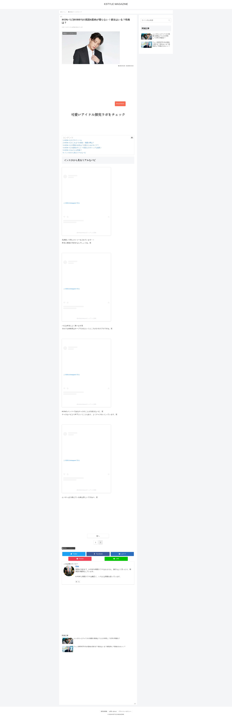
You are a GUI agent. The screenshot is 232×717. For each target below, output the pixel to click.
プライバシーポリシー (125, 711)
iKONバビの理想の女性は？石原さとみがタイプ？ (81, 145)
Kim (77, 566)
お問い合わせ (113, 711)
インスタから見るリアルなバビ (75, 153)
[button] (169, 20)
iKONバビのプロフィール (73, 140)
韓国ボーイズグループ (69, 548)
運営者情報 (104, 711)
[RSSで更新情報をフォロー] (79, 582)
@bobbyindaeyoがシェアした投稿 (86, 232)
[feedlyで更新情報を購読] (76, 582)
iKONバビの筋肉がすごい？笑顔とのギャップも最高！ (83, 148)
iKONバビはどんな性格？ (73, 150)
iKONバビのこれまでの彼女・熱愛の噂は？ (79, 143)
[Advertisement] (98, 83)
